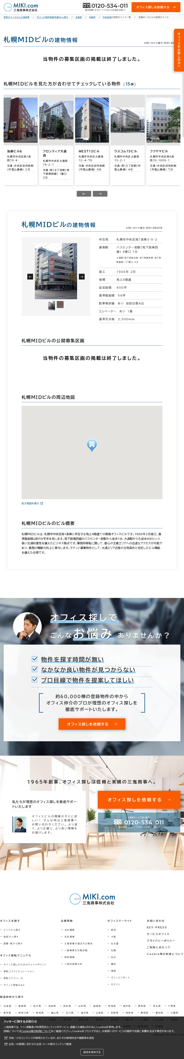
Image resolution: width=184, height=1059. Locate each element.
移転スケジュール (13, 978)
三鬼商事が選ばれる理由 (79, 943)
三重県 (174, 1013)
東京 (113, 930)
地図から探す (11, 937)
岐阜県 (130, 1013)
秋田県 (67, 1006)
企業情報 (67, 921)
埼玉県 (157, 1006)
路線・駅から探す (13, 943)
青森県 (22, 1006)
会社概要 (70, 930)
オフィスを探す (10, 921)
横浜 (113, 964)
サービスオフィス (158, 934)
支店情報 (70, 937)
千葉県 (172, 1006)
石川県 (70, 1013)
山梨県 (100, 1013)
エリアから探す (12, 930)
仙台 (113, 957)
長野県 (115, 1013)
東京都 (7, 1013)
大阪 (113, 937)
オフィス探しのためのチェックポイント (25, 964)
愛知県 (159, 1013)
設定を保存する (92, 1052)
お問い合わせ (156, 921)
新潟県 (40, 1013)
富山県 (55, 1013)
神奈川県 (24, 1013)
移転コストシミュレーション (19, 971)
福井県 (85, 1013)
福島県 (97, 1006)
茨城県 (112, 1006)
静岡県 (144, 1013)
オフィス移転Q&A (14, 985)
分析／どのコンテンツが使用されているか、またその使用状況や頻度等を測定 (51, 1038)
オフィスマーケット (119, 921)
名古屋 (115, 943)
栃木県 (127, 1006)
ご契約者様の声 (74, 964)
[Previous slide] (84, 194)
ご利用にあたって (159, 947)
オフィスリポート (120, 977)
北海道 (7, 1006)
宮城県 (52, 1006)
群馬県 (142, 1006)
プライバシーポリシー (161, 941)
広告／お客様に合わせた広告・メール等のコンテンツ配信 (40, 1044)
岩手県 (37, 1006)
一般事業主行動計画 (76, 950)
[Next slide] (100, 194)
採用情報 (70, 957)
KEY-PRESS (157, 927)
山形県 (82, 1006)
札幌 (113, 950)
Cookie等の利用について (36, 1031)
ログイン (116, 984)
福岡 (113, 971)
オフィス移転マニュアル (15, 955)
